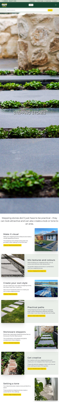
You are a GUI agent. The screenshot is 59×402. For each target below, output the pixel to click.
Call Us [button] (31, 4)
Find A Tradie (40, 1)
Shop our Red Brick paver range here (37, 368)
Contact (55, 1)
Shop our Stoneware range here (11, 342)
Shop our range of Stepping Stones (12, 394)
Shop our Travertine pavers (10, 294)
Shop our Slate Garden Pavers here (36, 315)
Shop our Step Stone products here (12, 245)
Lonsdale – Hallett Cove (9, 1)
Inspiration (32, 1)
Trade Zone (48, 1)
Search (50, 10)
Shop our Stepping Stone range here (36, 271)
